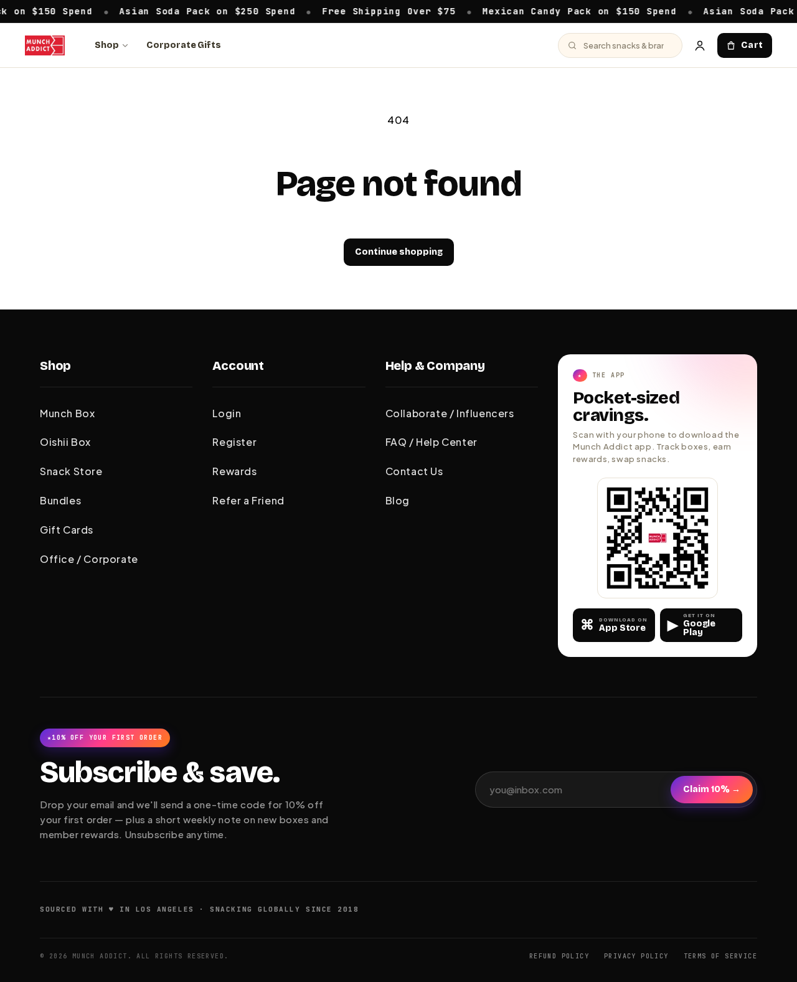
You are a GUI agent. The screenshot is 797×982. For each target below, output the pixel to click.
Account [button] (238, 365)
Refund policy (559, 956)
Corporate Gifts (183, 45)
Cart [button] (752, 45)
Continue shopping (399, 252)
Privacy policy (636, 956)
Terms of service (720, 956)
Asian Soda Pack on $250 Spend (191, 10)
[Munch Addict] (45, 45)
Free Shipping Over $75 (373, 10)
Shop (107, 45)
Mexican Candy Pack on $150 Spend (563, 10)
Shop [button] (55, 365)
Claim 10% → (711, 789)
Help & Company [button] (435, 365)
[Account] (699, 45)
